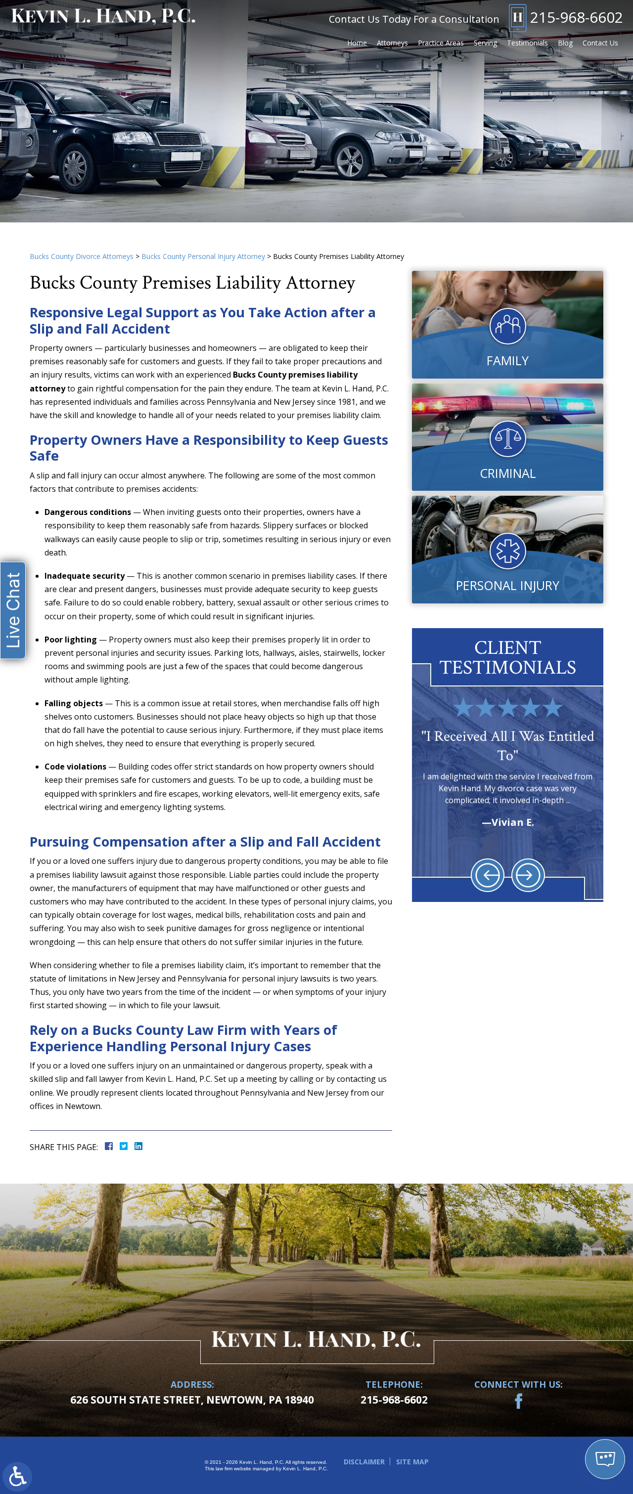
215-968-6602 (576, 17)
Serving (485, 42)
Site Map (412, 1461)
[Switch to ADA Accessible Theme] (17, 1477)
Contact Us (600, 42)
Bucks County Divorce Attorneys (82, 256)
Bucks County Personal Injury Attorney (203, 256)
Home (357, 42)
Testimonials (527, 42)
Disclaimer (364, 1461)
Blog (565, 42)
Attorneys (392, 42)
